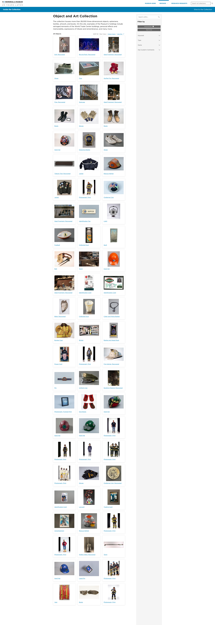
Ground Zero (148, 26)
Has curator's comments (146, 50)
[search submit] (159, 17)
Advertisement (59, 531)
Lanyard (81, 507)
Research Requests (179, 3)
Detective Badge (84, 150)
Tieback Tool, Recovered (62, 173)
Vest (55, 602)
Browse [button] (163, 3)
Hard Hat (57, 150)
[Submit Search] (212, 3)
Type (139, 40)
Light (105, 221)
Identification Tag (84, 221)
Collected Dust (84, 245)
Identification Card (85, 292)
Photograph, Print (85, 197)
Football (57, 245)
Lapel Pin (82, 578)
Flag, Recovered (59, 102)
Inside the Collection (11, 9)
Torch (81, 269)
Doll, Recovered (59, 54)
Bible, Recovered (60, 316)
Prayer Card (58, 364)
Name (140, 45)
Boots (56, 126)
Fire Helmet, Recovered (111, 364)
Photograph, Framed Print (63, 412)
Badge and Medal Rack (111, 340)
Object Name (111, 34)
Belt (55, 269)
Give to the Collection (203, 9)
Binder (81, 340)
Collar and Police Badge (112, 316)
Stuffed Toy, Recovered (111, 78)
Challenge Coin (109, 197)
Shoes (56, 78)
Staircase (82, 102)
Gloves (81, 126)
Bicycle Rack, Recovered (87, 54)
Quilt (105, 245)
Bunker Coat (58, 340)
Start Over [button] (149, 30)
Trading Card (108, 507)
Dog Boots (82, 412)
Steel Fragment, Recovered (113, 54)
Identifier (119, 34)
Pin (55, 388)
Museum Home (150, 3)
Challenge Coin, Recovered (113, 483)
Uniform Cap (83, 388)
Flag (80, 78)
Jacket (81, 173)
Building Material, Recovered (113, 388)
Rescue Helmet (109, 173)
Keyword (141, 35)
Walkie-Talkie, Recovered (87, 554)
